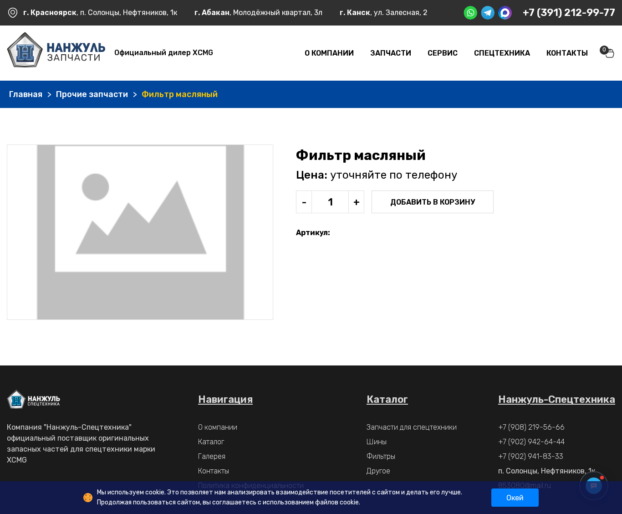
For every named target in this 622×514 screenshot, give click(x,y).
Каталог (211, 441)
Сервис (443, 53)
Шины (377, 441)
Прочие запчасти (92, 94)
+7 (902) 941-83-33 (530, 456)
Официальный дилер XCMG (163, 52)
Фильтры (381, 456)
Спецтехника (502, 53)
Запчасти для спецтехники (412, 427)
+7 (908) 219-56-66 (531, 427)
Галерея (211, 456)
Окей (515, 497)
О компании (329, 53)
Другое (378, 471)
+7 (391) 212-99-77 (569, 12)
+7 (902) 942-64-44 (531, 441)
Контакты (567, 53)
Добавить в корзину (432, 202)
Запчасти (390, 53)
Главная (25, 94)
